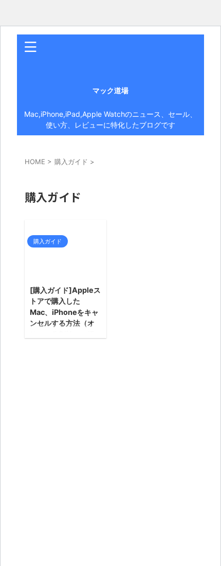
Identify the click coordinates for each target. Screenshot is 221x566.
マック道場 (110, 90)
